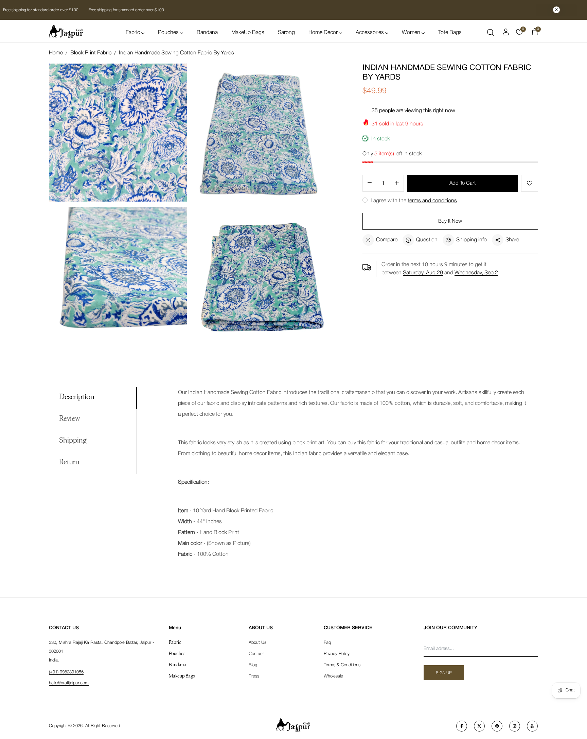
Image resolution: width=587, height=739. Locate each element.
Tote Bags (450, 32)
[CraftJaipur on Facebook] (461, 726)
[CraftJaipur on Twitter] (479, 726)
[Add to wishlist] (529, 183)
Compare (386, 240)
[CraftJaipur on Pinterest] (497, 726)
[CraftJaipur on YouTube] (532, 726)
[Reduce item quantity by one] (369, 183)
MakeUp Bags (247, 32)
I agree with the (413, 201)
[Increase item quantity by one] (397, 183)
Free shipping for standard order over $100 (126, 10)
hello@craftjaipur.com (69, 683)
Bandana (207, 32)
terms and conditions (432, 201)
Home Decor (323, 32)
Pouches (168, 32)
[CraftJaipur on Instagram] (514, 726)
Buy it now (450, 221)
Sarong (286, 32)
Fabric (133, 32)
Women (411, 32)
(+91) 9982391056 (66, 672)
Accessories (370, 32)
